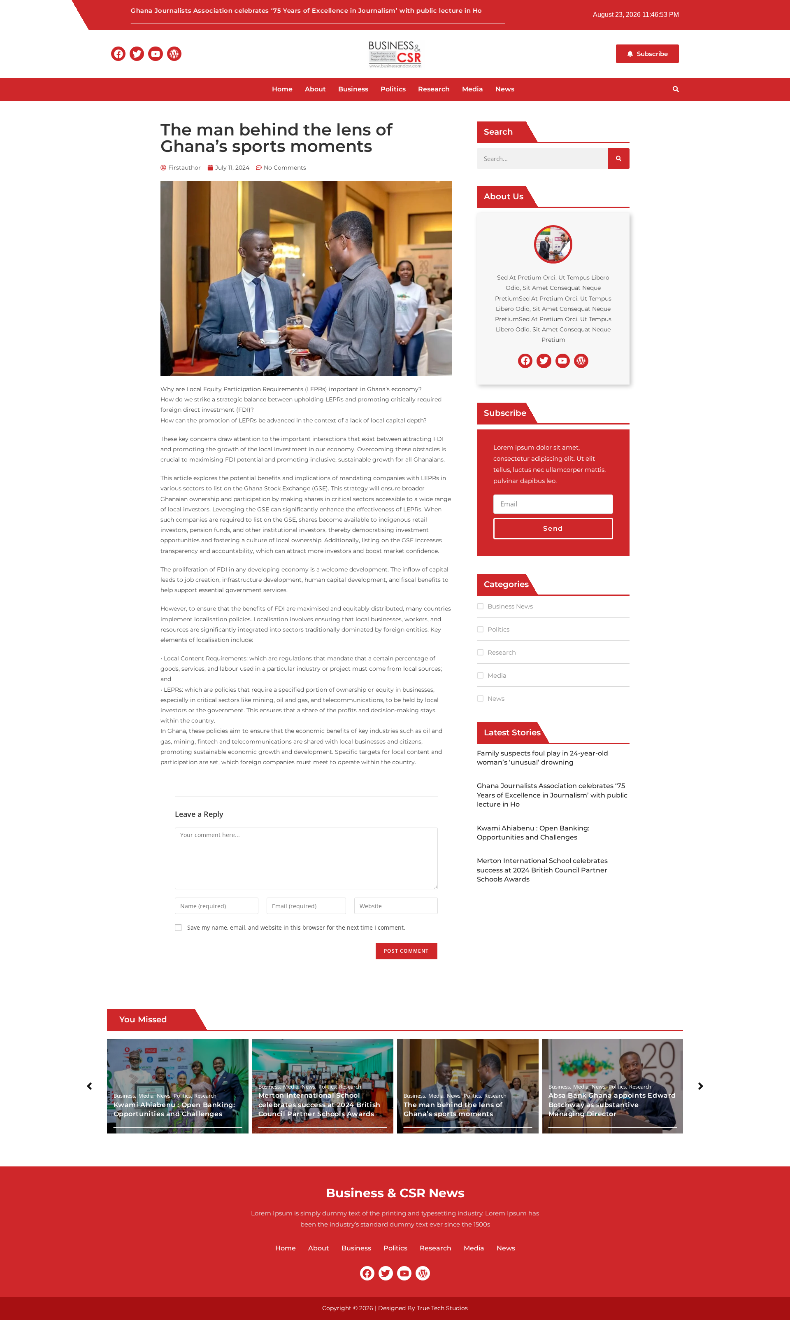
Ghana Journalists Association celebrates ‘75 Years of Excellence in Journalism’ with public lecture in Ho (277, 10)
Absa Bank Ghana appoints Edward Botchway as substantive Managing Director (612, 1104)
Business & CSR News (395, 1193)
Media (472, 89)
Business (353, 89)
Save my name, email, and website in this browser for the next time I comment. (296, 927)
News (504, 89)
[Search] (619, 158)
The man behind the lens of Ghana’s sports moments (453, 1109)
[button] (89, 1086)
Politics (393, 89)
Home (282, 89)
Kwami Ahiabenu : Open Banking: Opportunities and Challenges (175, 1109)
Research (434, 89)
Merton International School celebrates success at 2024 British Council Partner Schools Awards (542, 870)
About (315, 89)
